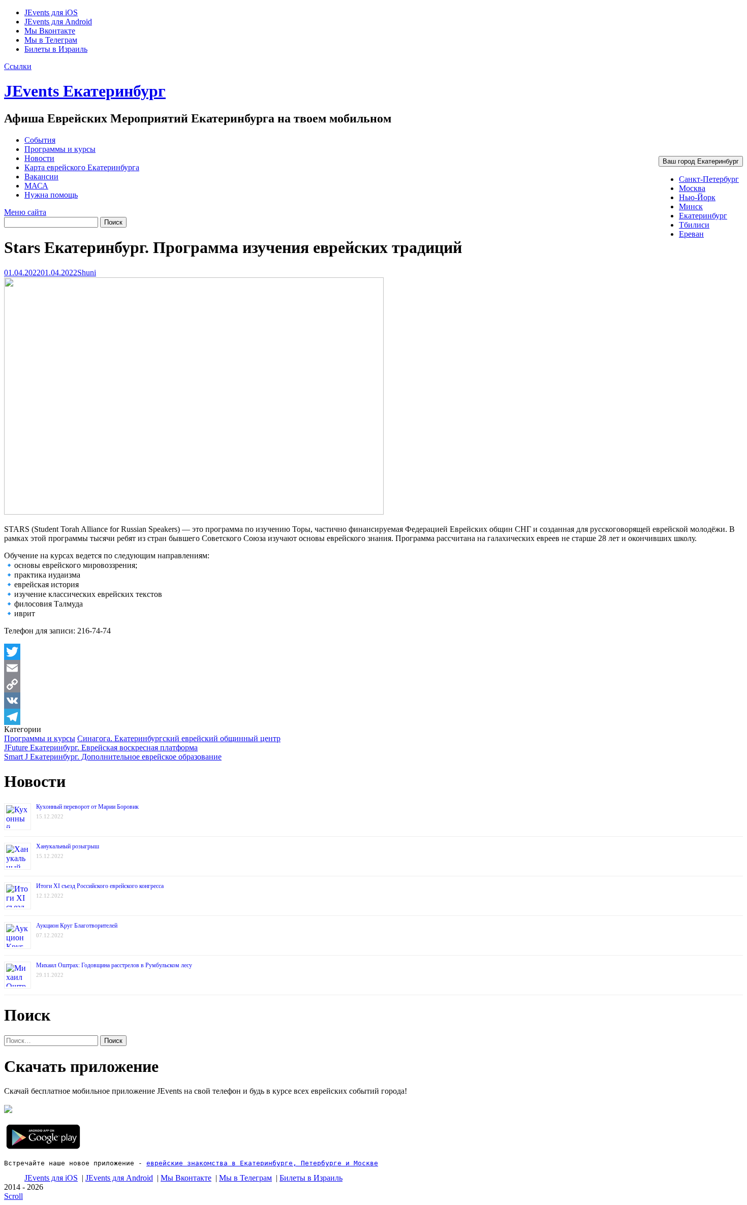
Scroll (13, 1196)
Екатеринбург (703, 215)
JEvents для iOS (51, 12)
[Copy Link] (373, 684)
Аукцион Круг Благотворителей (76, 925)
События (39, 140)
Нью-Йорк (697, 197)
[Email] (373, 668)
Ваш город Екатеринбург (701, 161)
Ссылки (18, 66)
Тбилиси (694, 224)
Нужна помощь (51, 195)
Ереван (691, 234)
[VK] (373, 700)
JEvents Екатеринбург (85, 91)
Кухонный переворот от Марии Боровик (87, 806)
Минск (691, 206)
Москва (692, 188)
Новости (39, 158)
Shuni (86, 272)
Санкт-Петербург (709, 179)
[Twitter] (373, 652)
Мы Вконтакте (49, 30)
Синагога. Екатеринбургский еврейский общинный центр (179, 738)
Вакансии (41, 176)
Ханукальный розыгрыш (67, 846)
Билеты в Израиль (55, 49)
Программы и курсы (60, 149)
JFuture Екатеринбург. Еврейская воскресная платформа (101, 747)
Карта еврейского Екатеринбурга (81, 167)
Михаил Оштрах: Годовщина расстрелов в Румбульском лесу (114, 965)
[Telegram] (373, 717)
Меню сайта (25, 212)
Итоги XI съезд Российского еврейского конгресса (100, 886)
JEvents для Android (58, 21)
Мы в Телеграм (50, 40)
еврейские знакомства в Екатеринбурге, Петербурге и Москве (262, 1163)
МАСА (36, 185)
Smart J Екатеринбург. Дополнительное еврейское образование (113, 756)
